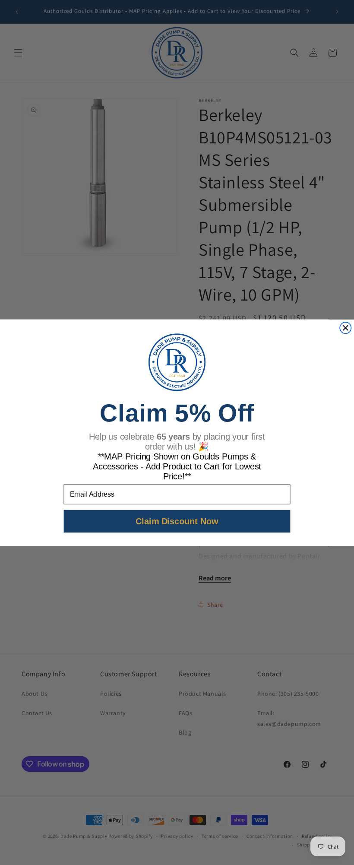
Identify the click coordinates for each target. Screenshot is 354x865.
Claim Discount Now (177, 521)
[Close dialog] (345, 327)
